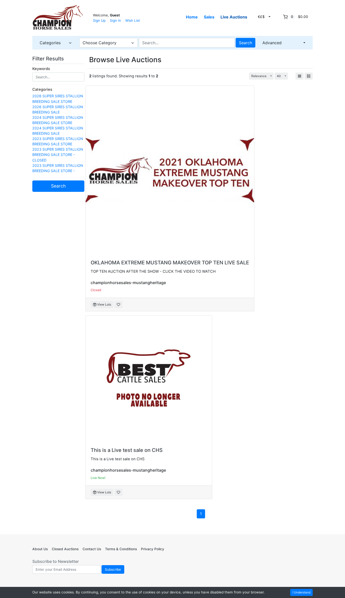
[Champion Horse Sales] (57, 17)
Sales (209, 16)
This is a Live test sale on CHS (127, 450)
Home (192, 16)
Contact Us (92, 549)
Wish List (132, 20)
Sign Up (99, 20)
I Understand (301, 592)
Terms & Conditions (121, 549)
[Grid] (299, 76)
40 (279, 76)
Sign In (115, 20)
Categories (42, 89)
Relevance (258, 76)
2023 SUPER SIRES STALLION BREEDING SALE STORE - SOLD (57, 170)
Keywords (41, 68)
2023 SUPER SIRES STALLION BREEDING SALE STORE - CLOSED (57, 154)
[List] (309, 76)
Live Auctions (233, 16)
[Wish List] (118, 304)
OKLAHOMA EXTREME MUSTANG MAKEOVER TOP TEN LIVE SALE (170, 263)
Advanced (272, 42)
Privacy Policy (152, 549)
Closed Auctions (65, 549)
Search (245, 42)
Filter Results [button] (48, 59)
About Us (40, 549)
